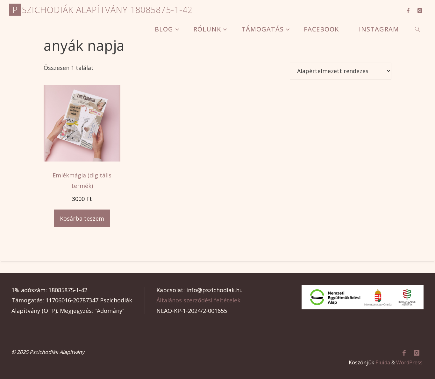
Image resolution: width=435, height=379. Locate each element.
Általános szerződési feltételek (198, 300)
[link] (417, 28)
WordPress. (410, 362)
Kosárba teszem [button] (82, 218)
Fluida (382, 362)
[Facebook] (408, 10)
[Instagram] (420, 10)
